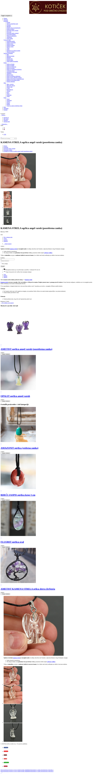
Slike (5, 83)
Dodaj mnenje (7, 243)
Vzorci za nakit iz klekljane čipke (14, 105)
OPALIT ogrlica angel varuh (15, 396)
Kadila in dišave (10, 29)
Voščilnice (9, 73)
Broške (8, 104)
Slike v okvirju (10, 84)
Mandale (9, 26)
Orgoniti (9, 25)
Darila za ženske (10, 64)
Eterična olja (10, 58)
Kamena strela (28, 279)
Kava (8, 92)
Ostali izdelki (10, 38)
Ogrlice (8, 101)
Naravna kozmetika (8, 53)
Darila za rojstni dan (11, 66)
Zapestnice (9, 100)
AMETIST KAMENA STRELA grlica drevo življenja (28, 589)
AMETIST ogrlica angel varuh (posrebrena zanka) (26, 349)
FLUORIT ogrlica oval (12, 542)
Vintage (8, 91)
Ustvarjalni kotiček (11, 34)
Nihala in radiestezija (11, 36)
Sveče (8, 49)
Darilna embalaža (11, 81)
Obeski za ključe (10, 52)
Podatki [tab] (5, 275)
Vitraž (8, 48)
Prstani (8, 103)
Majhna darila (10, 75)
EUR (5, 134)
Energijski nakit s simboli (13, 33)
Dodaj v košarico (4, 260)
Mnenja (5, 277)
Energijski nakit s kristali (12, 30)
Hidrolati (9, 57)
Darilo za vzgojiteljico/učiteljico (14, 69)
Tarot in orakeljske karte (12, 23)
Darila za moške (10, 65)
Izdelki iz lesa (10, 44)
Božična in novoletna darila (13, 80)
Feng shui (9, 31)
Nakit (5, 97)
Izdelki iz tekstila (11, 45)
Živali (8, 93)
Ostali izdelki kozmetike (12, 61)
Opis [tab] (5, 274)
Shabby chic (9, 87)
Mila (8, 54)
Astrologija (9, 37)
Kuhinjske (9, 95)
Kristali (8, 22)
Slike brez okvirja (11, 85)
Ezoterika (6, 21)
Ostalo (8, 96)
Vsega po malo (7, 40)
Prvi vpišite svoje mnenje (7, 303)
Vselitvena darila (11, 70)
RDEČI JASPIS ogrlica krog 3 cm (18, 495)
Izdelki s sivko (10, 46)
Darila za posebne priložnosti (13, 76)
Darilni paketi (10, 60)
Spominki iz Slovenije (12, 72)
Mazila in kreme (10, 56)
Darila (5, 62)
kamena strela (13, 249)
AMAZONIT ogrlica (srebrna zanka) (19, 448)
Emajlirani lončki (11, 41)
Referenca (3, 301)
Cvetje (8, 88)
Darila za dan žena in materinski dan (15, 79)
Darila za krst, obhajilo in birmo (14, 77)
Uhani (8, 99)
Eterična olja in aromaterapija (13, 27)
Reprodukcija (10, 89)
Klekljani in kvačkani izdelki (13, 50)
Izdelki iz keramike (11, 42)
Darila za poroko (11, 68)
